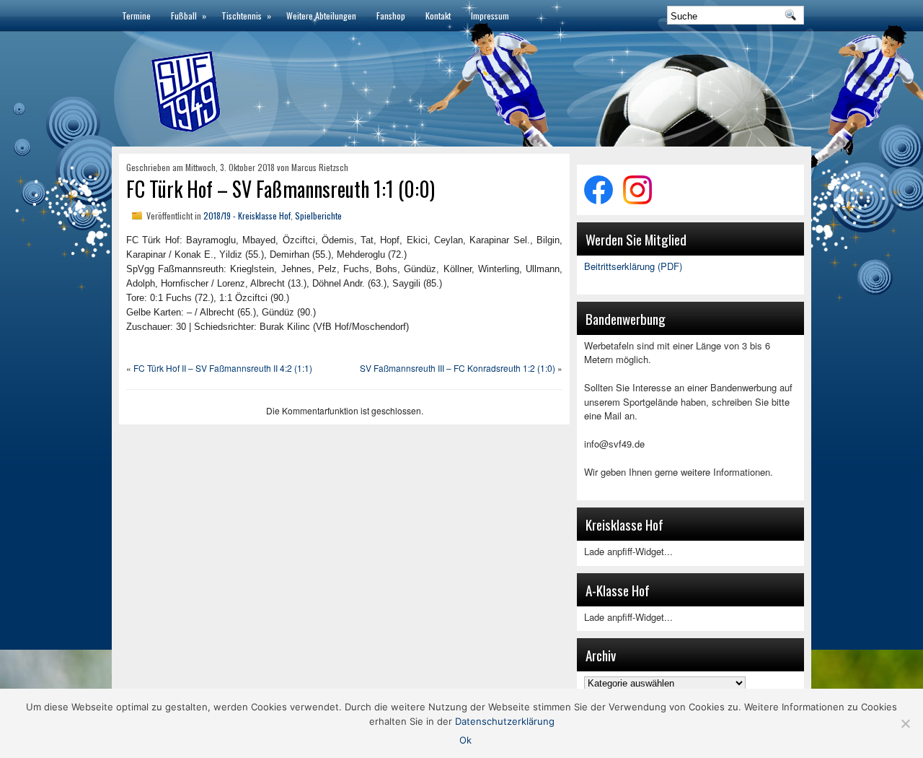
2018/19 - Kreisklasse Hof (247, 215)
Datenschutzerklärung (505, 721)
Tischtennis (246, 15)
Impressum (490, 15)
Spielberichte (318, 215)
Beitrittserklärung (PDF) (633, 266)
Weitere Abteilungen (321, 15)
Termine (136, 15)
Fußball (188, 15)
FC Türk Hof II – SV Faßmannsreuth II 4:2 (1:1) (222, 368)
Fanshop (390, 15)
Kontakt (438, 15)
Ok (465, 740)
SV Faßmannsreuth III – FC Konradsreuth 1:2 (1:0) (457, 368)
